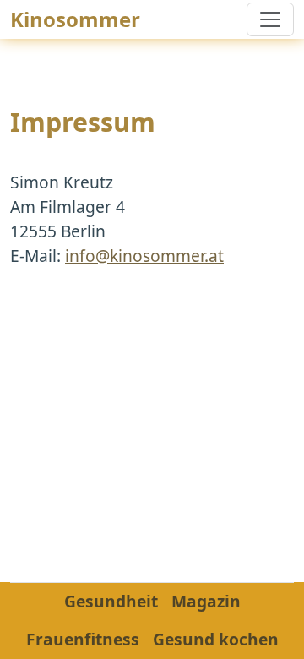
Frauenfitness (82, 639)
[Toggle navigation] (270, 19)
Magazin (206, 601)
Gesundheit (111, 601)
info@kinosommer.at (144, 255)
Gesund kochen (216, 639)
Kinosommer (75, 19)
